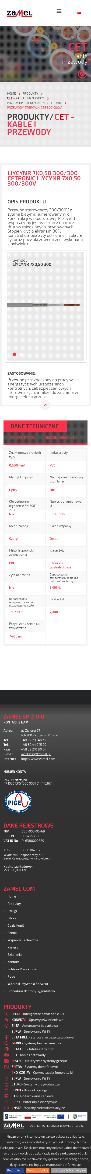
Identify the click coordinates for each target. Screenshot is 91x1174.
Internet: (10, 759)
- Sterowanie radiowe (33, 1096)
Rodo (11, 977)
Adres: (8, 730)
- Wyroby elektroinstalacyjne (38, 1108)
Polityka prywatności (22, 969)
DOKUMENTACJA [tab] (21, 438)
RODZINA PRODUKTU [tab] (61, 438)
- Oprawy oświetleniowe (37, 1020)
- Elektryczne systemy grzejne (40, 1061)
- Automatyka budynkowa (35, 1026)
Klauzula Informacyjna (69, 1170)
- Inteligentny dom (33, 1049)
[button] (11, 306)
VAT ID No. (11, 841)
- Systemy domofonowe (35, 1067)
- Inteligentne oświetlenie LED (38, 1014)
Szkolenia (14, 955)
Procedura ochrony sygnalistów (31, 991)
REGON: (9, 836)
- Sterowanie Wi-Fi (31, 1032)
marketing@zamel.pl (36, 754)
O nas (11, 918)
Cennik (12, 933)
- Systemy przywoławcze (36, 1084)
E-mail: (9, 754)
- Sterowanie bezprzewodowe (43, 1037)
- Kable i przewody (25, 98)
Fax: (7, 749)
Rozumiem (14, 1170)
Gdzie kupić (15, 926)
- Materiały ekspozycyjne (35, 1102)
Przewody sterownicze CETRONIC (34, 103)
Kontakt (13, 962)
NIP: (7, 831)
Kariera (12, 947)
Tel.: (7, 740)
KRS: (7, 850)
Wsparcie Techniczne (22, 940)
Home (11, 896)
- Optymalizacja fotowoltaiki (42, 1073)
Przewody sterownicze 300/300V (34, 108)
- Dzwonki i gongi (29, 1090)
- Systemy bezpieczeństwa (36, 1043)
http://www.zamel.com (38, 759)
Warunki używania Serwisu (27, 984)
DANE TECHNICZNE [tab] (34, 426)
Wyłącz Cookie (37, 1170)
